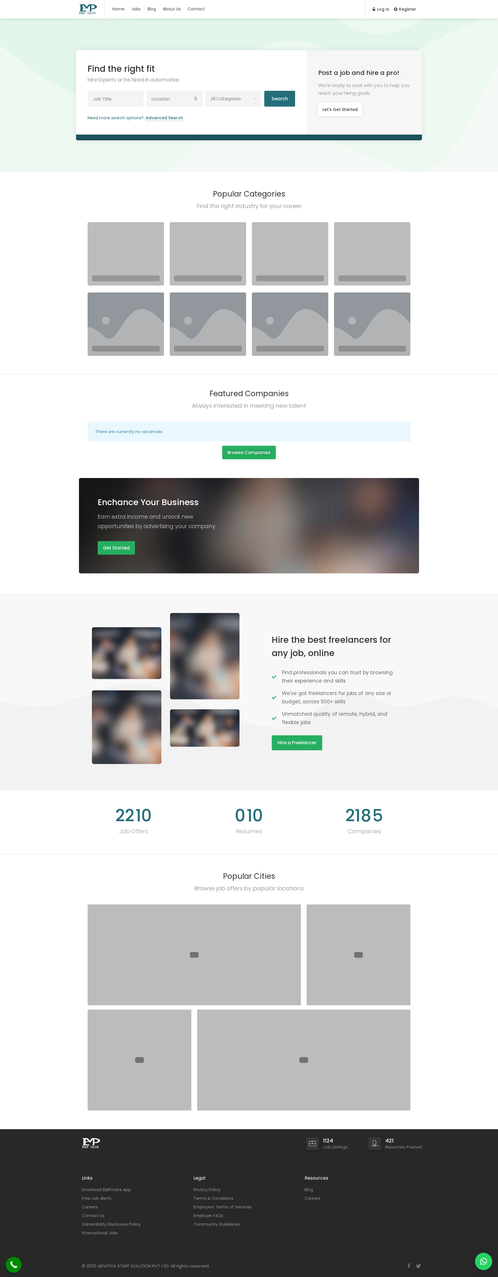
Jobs (136, 9)
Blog (152, 9)
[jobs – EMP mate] (88, 8)
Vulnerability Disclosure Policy (111, 1224)
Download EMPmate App (106, 1190)
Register (407, 9)
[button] (483, 1261)
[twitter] (418, 1266)
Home (118, 9)
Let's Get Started (340, 109)
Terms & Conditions (213, 1198)
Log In (382, 9)
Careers (90, 1207)
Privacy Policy (206, 1190)
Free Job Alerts (96, 1198)
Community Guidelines (216, 1224)
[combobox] (233, 99)
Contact (196, 9)
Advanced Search (164, 118)
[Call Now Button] (14, 1265)
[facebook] (408, 1266)
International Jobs (100, 1233)
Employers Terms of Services (222, 1207)
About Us (172, 9)
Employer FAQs (208, 1216)
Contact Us (93, 1216)
